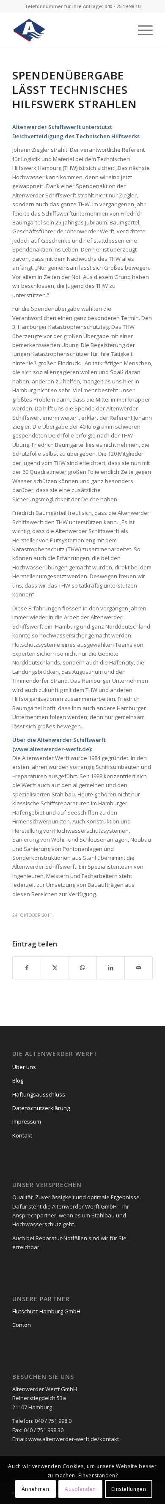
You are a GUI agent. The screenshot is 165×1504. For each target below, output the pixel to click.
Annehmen (36, 1489)
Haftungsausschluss (38, 1094)
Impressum (26, 1121)
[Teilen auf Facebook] (27, 968)
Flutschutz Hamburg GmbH (46, 1311)
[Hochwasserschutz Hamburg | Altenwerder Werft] (68, 30)
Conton (21, 1325)
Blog (17, 1080)
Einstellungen (128, 1489)
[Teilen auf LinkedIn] (110, 968)
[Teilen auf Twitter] (55, 968)
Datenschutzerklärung (41, 1108)
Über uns (24, 1067)
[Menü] (141, 30)
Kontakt (22, 1135)
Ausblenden (80, 1489)
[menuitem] (141, 30)
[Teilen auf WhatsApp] (82, 968)
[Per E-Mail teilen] (138, 968)
